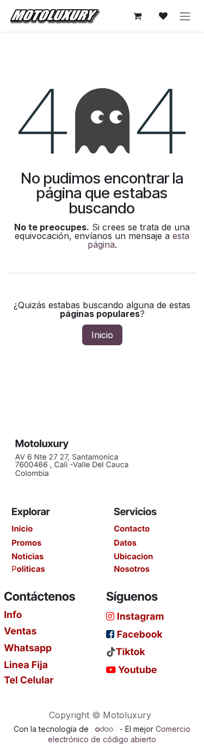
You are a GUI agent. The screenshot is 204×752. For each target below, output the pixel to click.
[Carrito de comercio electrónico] (137, 16)
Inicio (102, 334)
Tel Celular (28, 680)
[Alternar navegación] (185, 15)
